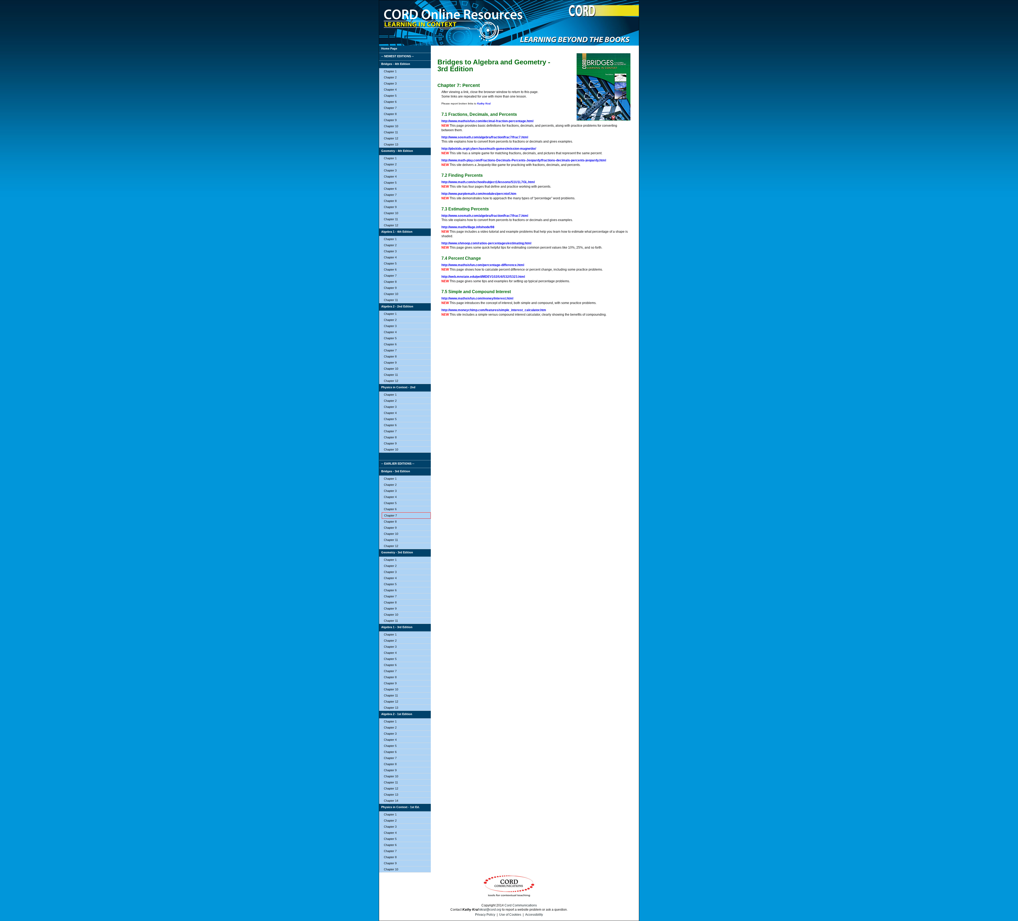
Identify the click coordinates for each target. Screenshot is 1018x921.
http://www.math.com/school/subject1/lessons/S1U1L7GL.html (488, 182)
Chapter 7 (390, 107)
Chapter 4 (390, 89)
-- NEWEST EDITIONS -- (397, 56)
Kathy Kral (484, 103)
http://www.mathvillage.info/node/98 (467, 227)
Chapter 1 (390, 71)
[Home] (405, 456)
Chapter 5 (390, 95)
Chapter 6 (390, 101)
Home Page (389, 48)
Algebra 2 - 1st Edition (396, 714)
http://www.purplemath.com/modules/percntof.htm (478, 194)
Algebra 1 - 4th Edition (397, 231)
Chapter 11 (391, 132)
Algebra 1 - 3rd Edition (397, 627)
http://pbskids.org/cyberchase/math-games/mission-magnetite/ (488, 149)
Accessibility (534, 914)
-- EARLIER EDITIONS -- (397, 463)
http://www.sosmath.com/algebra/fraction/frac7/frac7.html (484, 137)
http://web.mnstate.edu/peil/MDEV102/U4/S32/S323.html (483, 277)
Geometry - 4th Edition (397, 150)
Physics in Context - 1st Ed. (400, 807)
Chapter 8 (390, 114)
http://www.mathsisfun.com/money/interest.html (477, 298)
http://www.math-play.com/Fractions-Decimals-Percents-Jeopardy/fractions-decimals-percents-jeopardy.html (523, 160)
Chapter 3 (390, 83)
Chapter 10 (391, 126)
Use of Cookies (510, 914)
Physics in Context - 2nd (398, 387)
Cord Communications (520, 905)
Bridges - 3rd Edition (395, 471)
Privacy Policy (485, 914)
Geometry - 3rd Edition (397, 552)
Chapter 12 (391, 138)
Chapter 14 (391, 800)
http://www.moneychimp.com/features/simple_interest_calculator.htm (493, 310)
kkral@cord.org (490, 909)
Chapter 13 (391, 144)
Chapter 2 (390, 77)
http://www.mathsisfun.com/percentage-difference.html (482, 265)
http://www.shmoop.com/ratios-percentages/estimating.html (486, 243)
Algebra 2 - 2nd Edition (397, 306)
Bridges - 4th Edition (395, 63)
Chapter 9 (390, 120)
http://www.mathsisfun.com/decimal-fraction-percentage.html (487, 121)
